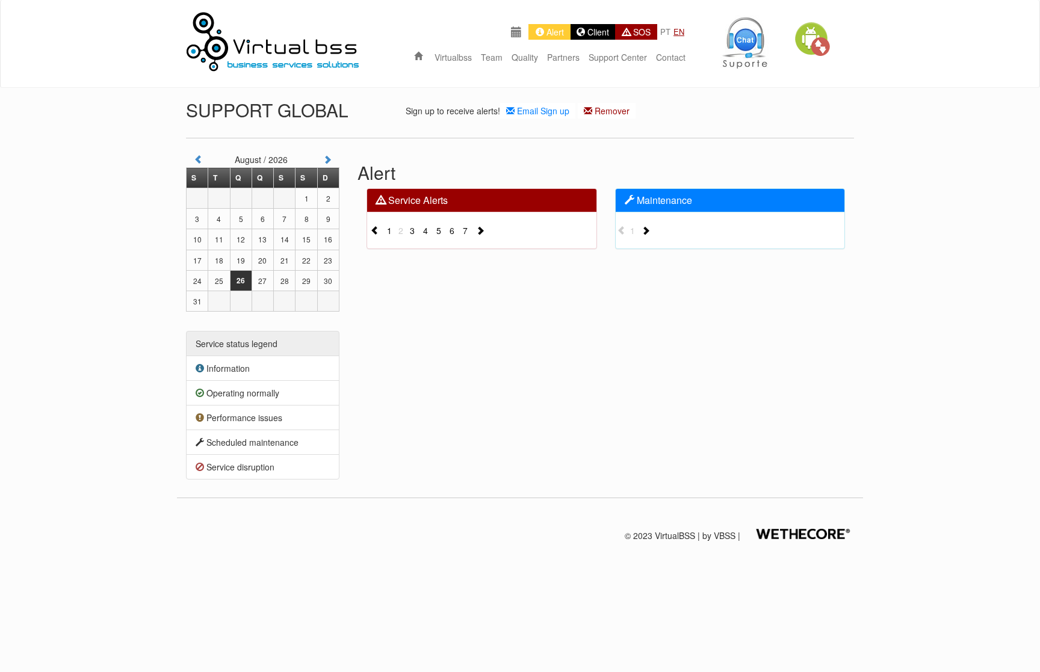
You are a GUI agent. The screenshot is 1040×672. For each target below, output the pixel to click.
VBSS (724, 535)
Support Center (618, 57)
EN (678, 31)
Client (597, 32)
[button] (812, 39)
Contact (671, 57)
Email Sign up (542, 111)
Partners (563, 57)
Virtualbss (453, 57)
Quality (525, 57)
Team (492, 57)
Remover (611, 111)
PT (665, 31)
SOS (641, 32)
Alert (554, 32)
